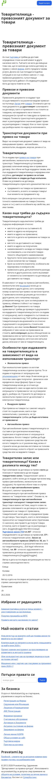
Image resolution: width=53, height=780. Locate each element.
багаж (17, 103)
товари (28, 103)
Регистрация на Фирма (15, 700)
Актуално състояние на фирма (18, 726)
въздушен (24, 285)
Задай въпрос (44, 3)
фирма (21, 69)
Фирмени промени (13, 715)
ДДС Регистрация (12, 711)
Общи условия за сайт (14, 737)
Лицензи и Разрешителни (16, 707)
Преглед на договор (13, 744)
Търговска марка (12, 741)
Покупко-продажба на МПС (14, 616)
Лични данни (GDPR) (14, 734)
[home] (18, 3)
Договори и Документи (15, 722)
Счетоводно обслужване (15, 719)
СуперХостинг (29, 777)
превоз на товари (27, 157)
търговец (14, 57)
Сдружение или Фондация (16, 704)
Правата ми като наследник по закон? (19, 620)
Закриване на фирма (14, 729)
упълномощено (10, 376)
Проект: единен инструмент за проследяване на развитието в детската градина (24, 651)
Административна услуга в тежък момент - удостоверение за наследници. (21, 610)
